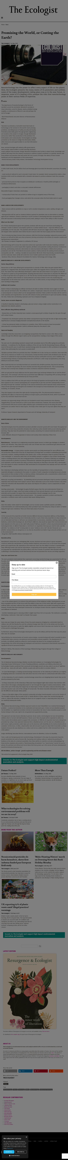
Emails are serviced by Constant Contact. (23, 590)
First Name (15, 579)
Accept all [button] (9, 1152)
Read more (10, 1148)
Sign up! (34, 594)
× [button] (26, 1137)
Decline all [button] (20, 1152)
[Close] (57, 563)
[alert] (15, 1146)
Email (13, 574)
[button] (15, 1155)
